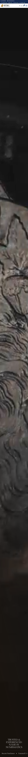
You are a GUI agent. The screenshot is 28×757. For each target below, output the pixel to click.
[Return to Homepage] (5, 5)
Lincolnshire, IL (12, 0)
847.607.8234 (4, 0)
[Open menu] (26, 5)
